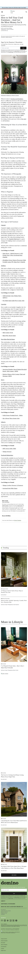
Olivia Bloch (4, 594)
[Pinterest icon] (8, 920)
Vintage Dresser (7, 451)
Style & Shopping (4, 944)
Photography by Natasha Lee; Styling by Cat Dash (10, 95)
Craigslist (3, 304)
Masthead (3, 909)
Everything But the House (8, 339)
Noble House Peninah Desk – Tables (13, 415)
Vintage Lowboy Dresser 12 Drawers (13, 485)
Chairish (3, 113)
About (3, 901)
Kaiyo (2, 379)
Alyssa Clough (4, 604)
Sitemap (3, 914)
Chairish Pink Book (13, 239)
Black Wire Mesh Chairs (9, 335)
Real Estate (4, 663)
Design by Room (4, 938)
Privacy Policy (10, 52)
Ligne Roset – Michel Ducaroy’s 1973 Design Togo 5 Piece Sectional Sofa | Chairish (13, 255)
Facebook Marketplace (7, 455)
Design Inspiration (4, 940)
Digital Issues (3, 950)
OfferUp (3, 422)
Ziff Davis (9, 928)
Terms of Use (16, 51)
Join (23, 48)
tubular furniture (5, 505)
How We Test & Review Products (12, 906)
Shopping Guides (5, 588)
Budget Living (4, 864)
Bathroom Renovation (6, 598)
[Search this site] (26, 12)
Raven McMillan (9, 28)
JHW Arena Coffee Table (9, 448)
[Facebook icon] (10, 920)
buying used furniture (17, 99)
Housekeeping (3, 946)
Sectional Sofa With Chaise (10, 488)
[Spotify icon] (16, 920)
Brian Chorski (15, 670)
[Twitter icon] (13, 920)
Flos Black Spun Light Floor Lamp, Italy (13, 300)
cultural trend (19, 505)
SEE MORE (14, 875)
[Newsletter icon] (2, 920)
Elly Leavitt (4, 28)
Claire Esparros (16, 604)
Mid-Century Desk (8, 332)
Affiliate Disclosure (6, 910)
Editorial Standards (17, 520)
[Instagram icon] (5, 920)
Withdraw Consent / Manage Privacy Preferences (10, 932)
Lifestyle (3, 15)
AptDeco (3, 265)
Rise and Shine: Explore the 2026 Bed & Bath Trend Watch (14, 7)
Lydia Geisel (4, 779)
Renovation (3, 942)
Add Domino (4, 30)
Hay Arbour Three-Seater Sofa (11, 418)
